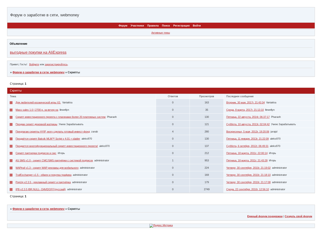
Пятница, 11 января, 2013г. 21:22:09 (247, 138)
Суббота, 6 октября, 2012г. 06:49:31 (247, 146)
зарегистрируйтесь (56, 64)
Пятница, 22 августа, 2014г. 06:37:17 (248, 116)
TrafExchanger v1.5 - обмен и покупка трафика (43, 174)
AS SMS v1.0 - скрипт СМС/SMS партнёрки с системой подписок (54, 160)
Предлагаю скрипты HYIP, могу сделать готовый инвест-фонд (53, 131)
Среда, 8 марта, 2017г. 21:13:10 (245, 109)
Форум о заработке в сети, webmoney (38, 72)
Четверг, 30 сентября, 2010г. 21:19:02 (248, 167)
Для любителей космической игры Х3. (38, 102)
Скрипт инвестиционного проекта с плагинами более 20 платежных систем (61, 116)
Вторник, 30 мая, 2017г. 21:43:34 (245, 102)
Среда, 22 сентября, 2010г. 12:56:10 (247, 189)
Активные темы (160, 32)
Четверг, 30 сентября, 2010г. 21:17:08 (248, 182)
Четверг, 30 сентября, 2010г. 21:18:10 (248, 174)
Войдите (34, 64)
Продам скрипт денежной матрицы (36, 124)
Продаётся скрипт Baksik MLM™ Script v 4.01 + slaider (48, 138)
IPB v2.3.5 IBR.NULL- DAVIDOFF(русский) (41, 189)
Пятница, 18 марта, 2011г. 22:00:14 (247, 153)
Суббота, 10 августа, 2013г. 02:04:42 (248, 124)
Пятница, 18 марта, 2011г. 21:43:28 (247, 160)
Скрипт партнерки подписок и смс (36, 153)
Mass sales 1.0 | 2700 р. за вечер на (37, 109)
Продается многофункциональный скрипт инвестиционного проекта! (57, 146)
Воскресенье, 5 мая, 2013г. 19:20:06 (247, 131)
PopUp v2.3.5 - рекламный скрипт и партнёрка (43, 182)
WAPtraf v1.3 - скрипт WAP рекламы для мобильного (47, 167)
